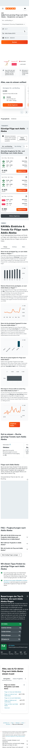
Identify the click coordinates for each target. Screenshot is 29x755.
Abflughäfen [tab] (6, 678)
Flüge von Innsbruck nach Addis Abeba (10, 694)
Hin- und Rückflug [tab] (7, 146)
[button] (3, 8)
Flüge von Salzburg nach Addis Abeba (10, 701)
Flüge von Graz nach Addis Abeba (12, 692)
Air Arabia (12, 645)
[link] (14, 424)
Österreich (7, 708)
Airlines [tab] (14, 247)
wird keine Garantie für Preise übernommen (15, 736)
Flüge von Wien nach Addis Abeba (11, 704)
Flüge (12, 722)
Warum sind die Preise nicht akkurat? (12, 747)
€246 (3, 15)
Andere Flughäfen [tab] (18, 678)
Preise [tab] (5, 247)
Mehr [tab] (23, 247)
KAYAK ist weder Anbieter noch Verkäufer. (11, 741)
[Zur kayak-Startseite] (10, 8)
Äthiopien (8, 724)
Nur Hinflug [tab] (18, 146)
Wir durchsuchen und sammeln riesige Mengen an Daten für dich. (13, 744)
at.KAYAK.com (6, 722)
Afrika (22, 722)
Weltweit (17, 722)
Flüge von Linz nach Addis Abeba (12, 698)
